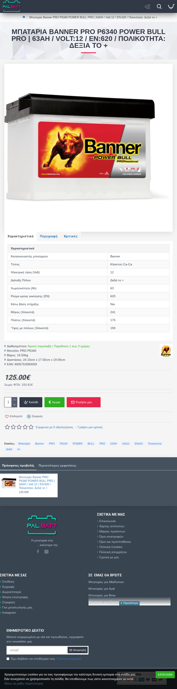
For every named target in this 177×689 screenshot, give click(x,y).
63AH (113, 443)
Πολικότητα (154, 443)
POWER (77, 443)
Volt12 (126, 443)
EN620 (139, 443)
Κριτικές (71, 236)
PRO (52, 443)
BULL (91, 443)
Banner (39, 443)
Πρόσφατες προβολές (18, 465)
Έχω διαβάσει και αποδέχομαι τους (46, 658)
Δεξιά (9, 449)
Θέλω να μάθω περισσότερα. (24, 683)
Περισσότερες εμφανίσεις (57, 465)
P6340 (64, 443)
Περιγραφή (48, 236)
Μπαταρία (24, 443)
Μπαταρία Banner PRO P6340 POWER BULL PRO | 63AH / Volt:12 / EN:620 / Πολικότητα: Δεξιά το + (37, 483)
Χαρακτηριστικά (20, 236)
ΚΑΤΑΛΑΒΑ (165, 674)
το (18, 449)
